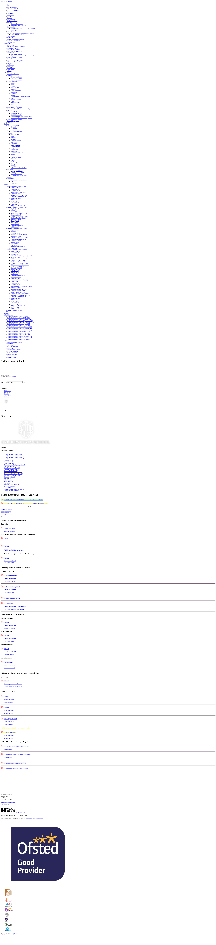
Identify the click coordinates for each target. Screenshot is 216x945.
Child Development (16, 90)
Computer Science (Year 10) (18, 260)
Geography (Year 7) (16, 198)
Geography (14, 93)
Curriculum (7, 72)
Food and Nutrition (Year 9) (18, 239)
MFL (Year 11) (15, 301)
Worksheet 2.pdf (8, 702)
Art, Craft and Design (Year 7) (19, 192)
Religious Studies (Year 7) (18, 205)
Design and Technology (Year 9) (19, 237)
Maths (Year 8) (15, 210)
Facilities (6, 312)
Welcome (9, 5)
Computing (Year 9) (16, 236)
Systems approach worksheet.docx (13, 684)
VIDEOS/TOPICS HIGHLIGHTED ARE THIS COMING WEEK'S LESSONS (26, 503)
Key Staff (13, 127)
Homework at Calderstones (14, 51)
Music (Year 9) (15, 245)
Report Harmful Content (13, 349)
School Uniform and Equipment (15, 46)
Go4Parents (10, 65)
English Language (16, 145)
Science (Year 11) (15, 284)
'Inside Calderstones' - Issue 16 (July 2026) (18, 316)
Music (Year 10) (15, 272)
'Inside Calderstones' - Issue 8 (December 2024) (20, 328)
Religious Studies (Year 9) (18, 246)
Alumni (9, 71)
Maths (12, 84)
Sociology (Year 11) (16, 307)
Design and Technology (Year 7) (19, 195)
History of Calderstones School (15, 39)
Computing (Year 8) (16, 215)
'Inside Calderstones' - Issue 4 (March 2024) (19, 334)
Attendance (10, 13)
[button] (26, 381)
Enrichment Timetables (17, 54)
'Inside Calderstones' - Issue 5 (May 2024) (18, 333)
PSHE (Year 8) (15, 227)
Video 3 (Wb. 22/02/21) (10, 719)
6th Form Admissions (16, 131)
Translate (13, 376)
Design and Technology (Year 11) (20, 293)
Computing (14, 92)
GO (24, 382)
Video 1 (6, 538)
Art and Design (15, 87)
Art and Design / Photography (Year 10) (21, 255)
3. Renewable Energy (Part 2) (12, 598)
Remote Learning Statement (14, 310)
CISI (12, 181)
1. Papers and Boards (10, 732)
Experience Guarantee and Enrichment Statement (24, 55)
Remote (6, 184)
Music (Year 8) (15, 224)
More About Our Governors (18, 25)
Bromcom (10, 63)
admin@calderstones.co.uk (8, 802)
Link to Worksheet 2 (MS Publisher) (14, 550)
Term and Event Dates (13, 10)
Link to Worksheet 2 (9, 562)
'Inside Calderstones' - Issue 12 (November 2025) (20, 322)
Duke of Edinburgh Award (14, 57)
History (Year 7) (15, 199)
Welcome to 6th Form (13, 125)
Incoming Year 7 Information (15, 60)
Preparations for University (18, 172)
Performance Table (12, 21)
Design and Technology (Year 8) (19, 216)
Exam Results (11, 19)
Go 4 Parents (10, 345)
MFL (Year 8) (14, 222)
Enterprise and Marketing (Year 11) (20, 295)
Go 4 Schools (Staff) (12, 346)
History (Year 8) (15, 221)
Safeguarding (11, 31)
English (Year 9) (15, 230)
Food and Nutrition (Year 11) (18, 296)
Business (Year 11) (16, 287)
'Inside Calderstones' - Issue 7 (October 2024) (19, 330)
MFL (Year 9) (14, 243)
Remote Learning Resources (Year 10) (17, 249)
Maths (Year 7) (15, 189)
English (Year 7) (15, 187)
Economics (14, 143)
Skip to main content (6, 1)
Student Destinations (16, 174)
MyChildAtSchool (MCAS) (14, 342)
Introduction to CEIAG (17, 113)
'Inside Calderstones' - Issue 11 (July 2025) (18, 324)
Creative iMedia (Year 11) (18, 292)
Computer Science (16, 140)
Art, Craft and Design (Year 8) (19, 213)
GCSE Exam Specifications (14, 107)
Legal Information (16, 933)
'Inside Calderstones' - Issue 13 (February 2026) (20, 321)
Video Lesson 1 (8, 662)
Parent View (10, 69)
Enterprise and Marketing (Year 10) (20, 265)
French (13, 148)
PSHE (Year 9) (15, 248)
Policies (9, 18)
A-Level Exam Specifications (18, 168)
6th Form (6, 124)
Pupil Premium (11, 27)
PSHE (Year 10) (15, 278)
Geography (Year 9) (16, 240)
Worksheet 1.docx (9, 699)
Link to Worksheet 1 (9, 549)
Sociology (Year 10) (16, 277)
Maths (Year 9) (15, 231)
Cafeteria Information (13, 59)
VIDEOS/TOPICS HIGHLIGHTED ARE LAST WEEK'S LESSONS (23, 500)
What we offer (14, 183)
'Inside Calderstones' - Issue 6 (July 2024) (18, 331)
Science (13, 86)
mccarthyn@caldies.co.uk (6, 509)
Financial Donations (12, 351)
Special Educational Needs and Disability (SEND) (20, 33)
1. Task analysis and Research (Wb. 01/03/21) (16, 746)
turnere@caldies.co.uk (6, 511)
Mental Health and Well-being (15, 62)
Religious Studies (15, 102)
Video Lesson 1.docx (9, 665)
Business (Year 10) (16, 257)
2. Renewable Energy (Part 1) (12, 587)
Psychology (14, 162)
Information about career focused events (21, 116)
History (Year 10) (15, 269)
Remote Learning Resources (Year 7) (17, 186)
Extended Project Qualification (19, 180)
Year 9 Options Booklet (17, 80)
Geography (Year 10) (16, 268)
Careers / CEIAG (12, 112)
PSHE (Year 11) (15, 309)
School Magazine (8, 315)
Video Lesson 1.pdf (9, 668)
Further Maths (14, 149)
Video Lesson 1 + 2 (9, 528)
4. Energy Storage (9, 603)
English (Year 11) (15, 281)
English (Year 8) (15, 209)
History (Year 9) (15, 242)
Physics (13, 160)
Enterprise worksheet (9, 531)
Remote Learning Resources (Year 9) (17, 228)
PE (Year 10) (14, 274)
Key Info (6, 4)
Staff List (9, 16)
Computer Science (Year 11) (18, 290)
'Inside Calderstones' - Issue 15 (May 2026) (18, 318)
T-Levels (13, 166)
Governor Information (17, 24)
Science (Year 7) (15, 190)
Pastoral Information (12, 48)
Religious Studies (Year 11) (18, 305)
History (13, 95)
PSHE (12, 101)
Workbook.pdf (8, 749)
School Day (10, 45)
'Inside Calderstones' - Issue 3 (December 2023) (20, 336)
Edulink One (7, 391)
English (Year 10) (15, 251)
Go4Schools (7, 395)
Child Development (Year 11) (18, 289)
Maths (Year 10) (15, 252)
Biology (13, 136)
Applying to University (17, 171)
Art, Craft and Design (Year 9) (19, 234)
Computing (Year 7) (16, 193)
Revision (9, 110)
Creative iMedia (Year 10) (18, 262)
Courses (9, 133)
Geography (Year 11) (16, 298)
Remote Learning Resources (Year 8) (17, 207)
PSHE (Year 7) (15, 204)
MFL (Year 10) (15, 271)
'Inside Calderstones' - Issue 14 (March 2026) (19, 319)
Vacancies (6, 313)
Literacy (9, 122)
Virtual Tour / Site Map (13, 9)
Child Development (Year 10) (19, 259)
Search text (4, 382)
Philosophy (14, 159)
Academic (10, 75)
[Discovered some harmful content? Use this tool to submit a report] (8, 812)
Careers (9, 177)
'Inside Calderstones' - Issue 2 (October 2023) (19, 337)
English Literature (15, 146)
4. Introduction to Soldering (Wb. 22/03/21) (16, 768)
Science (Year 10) (15, 254)
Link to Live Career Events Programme (21, 118)
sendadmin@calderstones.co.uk (34, 818)
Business (13, 89)
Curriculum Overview (13, 74)
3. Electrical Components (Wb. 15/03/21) (15, 763)
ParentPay (10, 66)
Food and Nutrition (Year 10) (18, 266)
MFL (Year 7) (14, 201)
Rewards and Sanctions (13, 49)
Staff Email (10, 343)
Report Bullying (20, 812)
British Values (11, 68)
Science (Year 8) (15, 212)
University (10, 169)
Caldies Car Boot (12, 354)
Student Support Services (17, 34)
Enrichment (10, 52)
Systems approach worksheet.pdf (13, 686)
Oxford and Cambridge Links (19, 175)
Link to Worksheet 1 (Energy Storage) (15, 606)
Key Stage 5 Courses (16, 78)
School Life (7, 43)
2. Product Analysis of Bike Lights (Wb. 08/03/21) (17, 754)
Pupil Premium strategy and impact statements (23, 28)
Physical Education (16, 99)
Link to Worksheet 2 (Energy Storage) (14, 609)
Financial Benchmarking (14, 40)
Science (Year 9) (15, 233)
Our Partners (14, 128)
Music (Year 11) (15, 302)
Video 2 (6, 707)
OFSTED (10, 37)
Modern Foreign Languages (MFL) (20, 96)
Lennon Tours (11, 355)
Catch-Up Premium (16, 30)
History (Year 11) (15, 299)
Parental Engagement (13, 121)
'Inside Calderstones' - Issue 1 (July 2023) (18, 339)
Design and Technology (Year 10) (20, 263)
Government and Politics (17, 152)
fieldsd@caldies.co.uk (6, 512)
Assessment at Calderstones (14, 119)
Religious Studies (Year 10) (18, 275)
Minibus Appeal (11, 357)
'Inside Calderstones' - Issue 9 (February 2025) (19, 327)
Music (12, 98)
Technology (14, 105)
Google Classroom (12, 352)
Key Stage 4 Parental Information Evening (18, 109)
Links (5, 340)
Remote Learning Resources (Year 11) (17, 280)
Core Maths (14, 142)
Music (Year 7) (15, 202)
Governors (10, 22)
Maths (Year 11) (15, 283)
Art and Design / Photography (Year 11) (21, 286)
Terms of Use (11, 42)
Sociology (13, 104)
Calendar (9, 12)
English (13, 83)
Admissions (10, 15)
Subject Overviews (12, 81)
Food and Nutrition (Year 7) (18, 196)
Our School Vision (12, 7)
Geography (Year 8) (16, 219)
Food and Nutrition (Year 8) (18, 218)
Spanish (13, 165)
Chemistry (13, 139)
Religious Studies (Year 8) (18, 225)
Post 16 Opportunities (16, 115)
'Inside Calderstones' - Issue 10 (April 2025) (19, 325)
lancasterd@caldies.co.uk (6, 514)
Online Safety (11, 36)
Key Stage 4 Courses (16, 77)
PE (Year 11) (14, 304)
